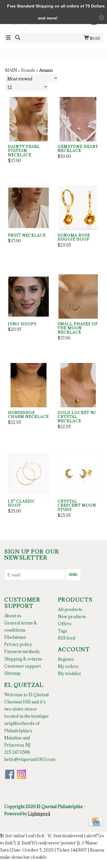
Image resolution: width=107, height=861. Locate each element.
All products (70, 609)
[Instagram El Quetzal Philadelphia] (21, 774)
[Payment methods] (95, 821)
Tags (62, 631)
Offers (64, 623)
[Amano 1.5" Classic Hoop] (28, 474)
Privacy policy (18, 644)
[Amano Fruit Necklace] (28, 208)
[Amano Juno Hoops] (28, 296)
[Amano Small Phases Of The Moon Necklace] (78, 296)
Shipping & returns (23, 659)
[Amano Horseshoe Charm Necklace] (28, 385)
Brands (28, 70)
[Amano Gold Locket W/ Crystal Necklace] (78, 385)
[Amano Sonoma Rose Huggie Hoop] (78, 208)
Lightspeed (39, 813)
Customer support (22, 666)
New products (72, 616)
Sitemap (12, 673)
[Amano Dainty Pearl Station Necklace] (28, 119)
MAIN (11, 70)
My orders (68, 666)
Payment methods (22, 651)
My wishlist (69, 673)
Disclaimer (15, 637)
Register (66, 659)
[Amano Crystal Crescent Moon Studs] (78, 474)
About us (12, 615)
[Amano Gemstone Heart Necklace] (78, 119)
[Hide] (101, 17)
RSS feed (66, 638)
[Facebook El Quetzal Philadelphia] (9, 774)
